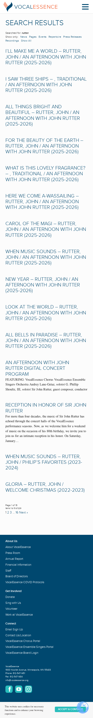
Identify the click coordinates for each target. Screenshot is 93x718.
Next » (23, 512)
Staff (8, 570)
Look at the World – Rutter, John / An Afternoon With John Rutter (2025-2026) (45, 312)
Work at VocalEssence (19, 615)
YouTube (18, 689)
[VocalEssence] (30, 7)
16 (17, 512)
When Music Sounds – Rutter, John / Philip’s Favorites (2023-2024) (43, 462)
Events (42, 37)
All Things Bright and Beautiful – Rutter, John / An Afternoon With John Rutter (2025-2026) (42, 115)
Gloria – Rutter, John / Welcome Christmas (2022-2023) (45, 487)
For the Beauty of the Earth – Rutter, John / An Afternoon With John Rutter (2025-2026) (44, 146)
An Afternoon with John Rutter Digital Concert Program (37, 368)
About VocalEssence (18, 547)
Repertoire (55, 37)
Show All (26, 40)
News (23, 37)
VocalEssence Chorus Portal (22, 641)
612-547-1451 (19, 673)
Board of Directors (16, 576)
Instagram (28, 689)
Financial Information (18, 565)
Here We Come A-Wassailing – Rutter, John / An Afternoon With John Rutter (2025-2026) (42, 201)
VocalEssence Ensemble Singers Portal (29, 647)
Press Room (12, 553)
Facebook (9, 689)
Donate (10, 597)
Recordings (12, 40)
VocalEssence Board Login (21, 653)
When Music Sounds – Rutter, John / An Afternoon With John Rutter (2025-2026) (45, 257)
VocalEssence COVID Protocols (24, 582)
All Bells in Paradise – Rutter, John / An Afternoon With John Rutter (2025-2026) (45, 340)
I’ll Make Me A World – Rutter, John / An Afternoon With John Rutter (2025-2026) (45, 57)
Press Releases (72, 37)
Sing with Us (13, 603)
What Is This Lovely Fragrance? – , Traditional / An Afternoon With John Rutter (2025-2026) (45, 174)
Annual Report (14, 559)
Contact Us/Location (18, 635)
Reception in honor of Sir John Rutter (45, 408)
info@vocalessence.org (16, 680)
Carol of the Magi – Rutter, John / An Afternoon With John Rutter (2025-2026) (45, 229)
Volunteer (11, 609)
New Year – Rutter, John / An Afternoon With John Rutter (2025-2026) (42, 285)
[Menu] (86, 7)
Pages (33, 37)
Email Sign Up (14, 629)
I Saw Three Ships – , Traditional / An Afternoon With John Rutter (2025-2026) (46, 85)
